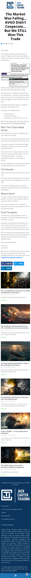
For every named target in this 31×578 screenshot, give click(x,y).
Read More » (4, 300)
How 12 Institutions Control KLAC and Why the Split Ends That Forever (15, 292)
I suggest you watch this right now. (11, 257)
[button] (7, 264)
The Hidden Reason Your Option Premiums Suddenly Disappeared (12, 466)
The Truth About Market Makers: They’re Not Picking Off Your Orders (15, 364)
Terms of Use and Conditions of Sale (11, 509)
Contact (3, 512)
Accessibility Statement (8, 519)
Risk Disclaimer (5, 516)
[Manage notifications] (27, 574)
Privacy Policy (5, 506)
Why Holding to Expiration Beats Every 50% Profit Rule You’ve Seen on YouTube (15, 327)
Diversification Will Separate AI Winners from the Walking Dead (14, 398)
